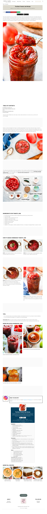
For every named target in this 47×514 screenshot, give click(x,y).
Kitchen (24, 1)
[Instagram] (40, 1)
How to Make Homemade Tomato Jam (9, 108)
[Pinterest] (38, 1)
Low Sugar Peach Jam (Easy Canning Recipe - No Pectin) (12, 382)
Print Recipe (26, 14)
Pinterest (38, 502)
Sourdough (13, 1)
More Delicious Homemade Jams (8, 111)
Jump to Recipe (20, 14)
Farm (32, 1)
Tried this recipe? (5, 112)
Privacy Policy (8, 502)
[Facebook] (36, 1)
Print (21, 417)
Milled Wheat (19, 1)
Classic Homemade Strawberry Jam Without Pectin (11, 354)
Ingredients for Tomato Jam (7, 107)
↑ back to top (23, 495)
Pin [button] (24, 417)
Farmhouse (28, 1)
